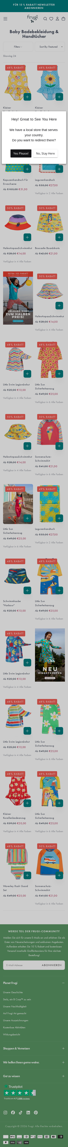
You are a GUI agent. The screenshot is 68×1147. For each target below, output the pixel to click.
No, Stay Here (45, 153)
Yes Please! (20, 153)
